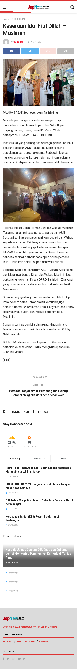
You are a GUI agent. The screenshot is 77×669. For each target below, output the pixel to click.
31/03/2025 (34, 41)
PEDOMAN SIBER (25, 641)
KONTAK (43, 641)
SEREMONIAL (18, 19)
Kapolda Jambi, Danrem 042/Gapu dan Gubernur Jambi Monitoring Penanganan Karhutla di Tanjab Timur (38, 553)
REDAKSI (7, 641)
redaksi (18, 41)
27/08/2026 (12, 563)
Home (6, 19)
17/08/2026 (12, 573)
